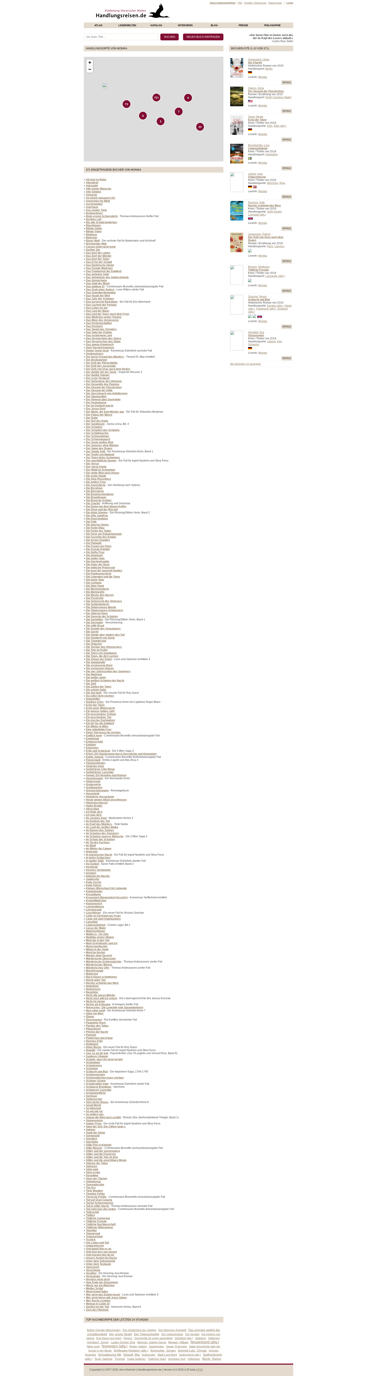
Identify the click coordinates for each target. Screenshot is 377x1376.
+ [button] (89, 62)
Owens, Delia (256, 88)
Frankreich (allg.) (266, 308)
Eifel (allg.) (280, 125)
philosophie (272, 25)
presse (243, 25)
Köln (269, 125)
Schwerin (253, 344)
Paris (270, 246)
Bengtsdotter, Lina (258, 145)
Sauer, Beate (255, 116)
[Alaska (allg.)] (105, 86)
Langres (279, 246)
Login (289, 3)
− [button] (89, 69)
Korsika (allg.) (275, 305)
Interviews (185, 25)
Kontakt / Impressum (255, 3)
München (272, 183)
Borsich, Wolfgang (259, 266)
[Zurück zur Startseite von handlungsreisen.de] (164, 20)
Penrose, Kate (256, 202)
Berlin (269, 68)
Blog (214, 25)
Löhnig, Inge (255, 173)
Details (287, 82)
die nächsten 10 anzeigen (245, 363)
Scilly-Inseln (274, 211)
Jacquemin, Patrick (259, 234)
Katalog (156, 25)
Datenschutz (275, 3)
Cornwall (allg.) (257, 214)
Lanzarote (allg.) (275, 276)
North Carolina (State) (278, 97)
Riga (282, 183)
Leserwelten (127, 25)
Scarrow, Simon (257, 296)
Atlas (98, 25)
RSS (200, 1369)
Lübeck (271, 341)
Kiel (279, 341)
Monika (262, 77)
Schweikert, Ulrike (258, 59)
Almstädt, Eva (256, 332)
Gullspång (272, 154)
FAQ (240, 3)
